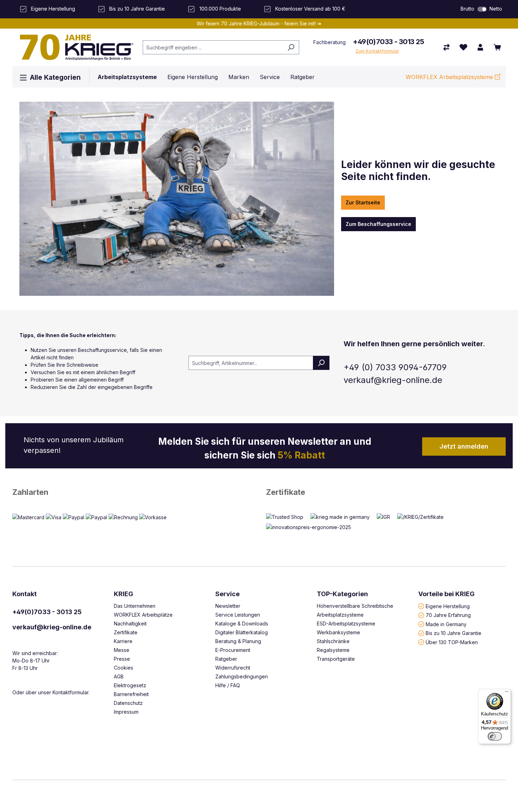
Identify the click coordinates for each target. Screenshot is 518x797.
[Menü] (506, 693)
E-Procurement (232, 650)
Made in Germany (446, 624)
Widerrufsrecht (232, 668)
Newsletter (227, 606)
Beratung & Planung (238, 641)
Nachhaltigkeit (130, 624)
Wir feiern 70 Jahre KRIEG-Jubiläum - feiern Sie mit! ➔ (259, 23)
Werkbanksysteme (338, 632)
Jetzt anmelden (463, 446)
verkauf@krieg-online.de (51, 627)
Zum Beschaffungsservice (378, 224)
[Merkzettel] (463, 47)
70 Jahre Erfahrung (448, 615)
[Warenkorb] (497, 47)
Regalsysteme (333, 650)
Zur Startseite (363, 202)
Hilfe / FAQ (227, 685)
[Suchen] (291, 47)
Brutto (467, 9)
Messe (121, 650)
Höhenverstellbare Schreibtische (355, 606)
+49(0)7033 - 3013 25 (388, 41)
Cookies (123, 668)
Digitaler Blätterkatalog (241, 632)
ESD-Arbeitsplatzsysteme (346, 624)
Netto (495, 9)
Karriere (123, 641)
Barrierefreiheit (131, 694)
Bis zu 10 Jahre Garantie (453, 633)
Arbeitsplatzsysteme (340, 615)
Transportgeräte (336, 659)
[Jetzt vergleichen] (446, 47)
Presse (122, 659)
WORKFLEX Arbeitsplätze (143, 615)
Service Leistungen (237, 615)
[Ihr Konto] (480, 47)
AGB (119, 676)
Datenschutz (128, 703)
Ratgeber (226, 659)
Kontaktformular (70, 692)
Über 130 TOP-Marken (452, 642)
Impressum (126, 712)
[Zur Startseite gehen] (74, 47)
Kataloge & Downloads (241, 624)
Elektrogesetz (130, 685)
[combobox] (213, 47)
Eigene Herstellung (448, 606)
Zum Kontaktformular (377, 51)
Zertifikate (285, 492)
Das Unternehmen (134, 606)
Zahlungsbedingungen (241, 676)
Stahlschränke (333, 641)
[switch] (482, 9)
